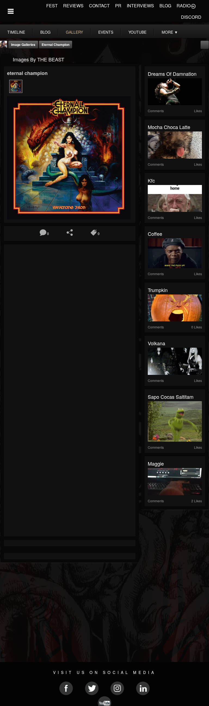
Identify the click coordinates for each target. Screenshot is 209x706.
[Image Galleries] (5, 59)
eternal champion (55, 44)
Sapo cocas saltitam (170, 396)
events (105, 32)
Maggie (156, 463)
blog (45, 32)
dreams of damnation (172, 73)
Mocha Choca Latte (169, 126)
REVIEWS (73, 5)
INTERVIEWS (140, 5)
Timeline (16, 32)
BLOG (165, 5)
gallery (74, 32)
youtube (137, 32)
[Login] (193, 5)
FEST (52, 5)
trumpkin (158, 289)
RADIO (183, 5)
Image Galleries (23, 44)
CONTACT (99, 5)
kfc (151, 180)
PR (118, 5)
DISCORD (191, 17)
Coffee (155, 233)
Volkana (156, 343)
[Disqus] (69, 320)
